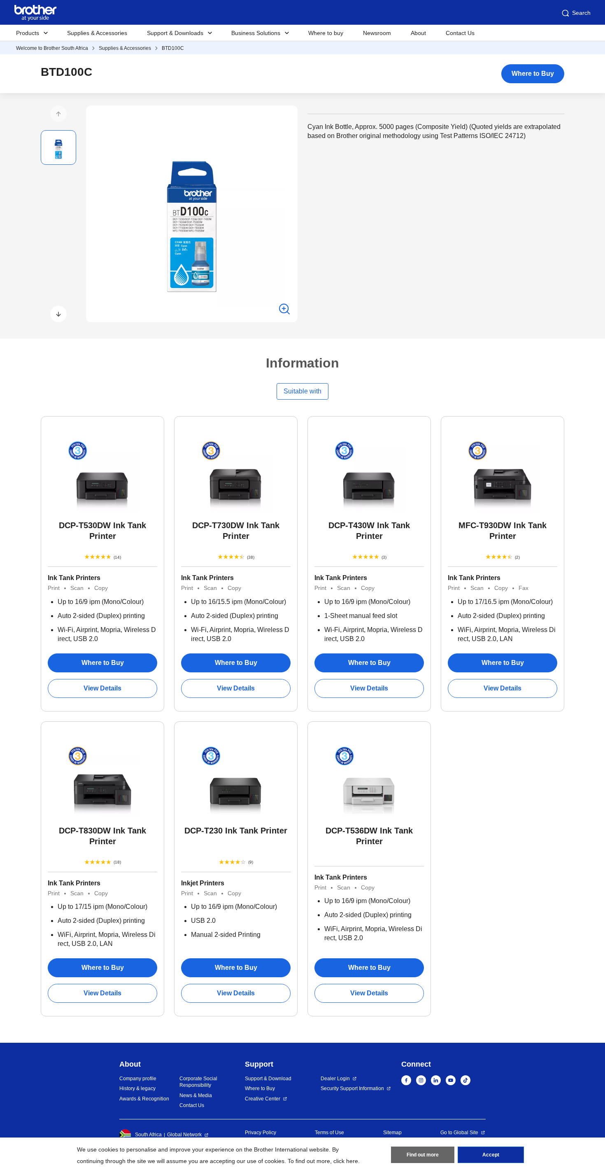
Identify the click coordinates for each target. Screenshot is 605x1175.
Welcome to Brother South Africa (52, 48)
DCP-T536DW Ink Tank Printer (369, 836)
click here (345, 1161)
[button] (58, 113)
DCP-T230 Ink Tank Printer (235, 830)
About (418, 33)
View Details (102, 688)
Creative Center (262, 1099)
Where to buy (325, 33)
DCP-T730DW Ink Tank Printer (235, 531)
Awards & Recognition (144, 1099)
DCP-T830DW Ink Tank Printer (102, 836)
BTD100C (173, 48)
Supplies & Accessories (97, 33)
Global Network (184, 1135)
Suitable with (302, 391)
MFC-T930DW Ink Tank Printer (502, 531)
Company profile (137, 1078)
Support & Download (268, 1078)
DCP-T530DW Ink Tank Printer (102, 531)
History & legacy (137, 1088)
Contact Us (460, 33)
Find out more (423, 1155)
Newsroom (377, 33)
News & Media (195, 1095)
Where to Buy (533, 73)
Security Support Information (352, 1088)
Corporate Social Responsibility (198, 1082)
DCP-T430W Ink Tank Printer (369, 531)
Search (581, 12)
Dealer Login (335, 1078)
